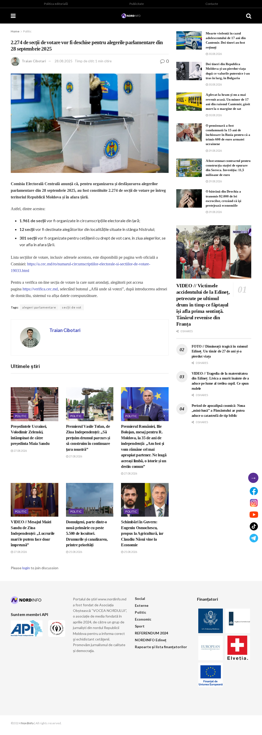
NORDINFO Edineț (150, 640)
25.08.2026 (75, 551)
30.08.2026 (215, 53)
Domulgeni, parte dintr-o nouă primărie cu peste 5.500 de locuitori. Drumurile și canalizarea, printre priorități (87, 533)
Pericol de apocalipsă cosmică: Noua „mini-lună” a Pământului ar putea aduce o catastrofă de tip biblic (218, 411)
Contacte (211, 4)
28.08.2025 (63, 61)
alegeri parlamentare (39, 307)
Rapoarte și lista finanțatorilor (161, 647)
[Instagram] (254, 503)
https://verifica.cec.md (40, 289)
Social (140, 598)
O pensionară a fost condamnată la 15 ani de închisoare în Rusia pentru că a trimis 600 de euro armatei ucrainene (228, 135)
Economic (143, 619)
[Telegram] (254, 538)
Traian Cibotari (34, 61)
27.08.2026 (20, 450)
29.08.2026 (215, 150)
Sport (140, 626)
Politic (27, 31)
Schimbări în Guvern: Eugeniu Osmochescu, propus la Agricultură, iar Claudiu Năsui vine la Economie (142, 533)
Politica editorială (56, 4)
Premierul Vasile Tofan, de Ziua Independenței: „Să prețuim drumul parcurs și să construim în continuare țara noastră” (88, 438)
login (26, 568)
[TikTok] (254, 526)
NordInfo (27, 723)
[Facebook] (254, 491)
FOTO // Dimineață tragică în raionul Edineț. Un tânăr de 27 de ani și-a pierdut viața (220, 351)
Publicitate (136, 4)
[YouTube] (254, 514)
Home (15, 31)
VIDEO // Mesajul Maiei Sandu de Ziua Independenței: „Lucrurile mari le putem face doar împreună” (32, 533)
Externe (141, 605)
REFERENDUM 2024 (151, 633)
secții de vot (71, 307)
